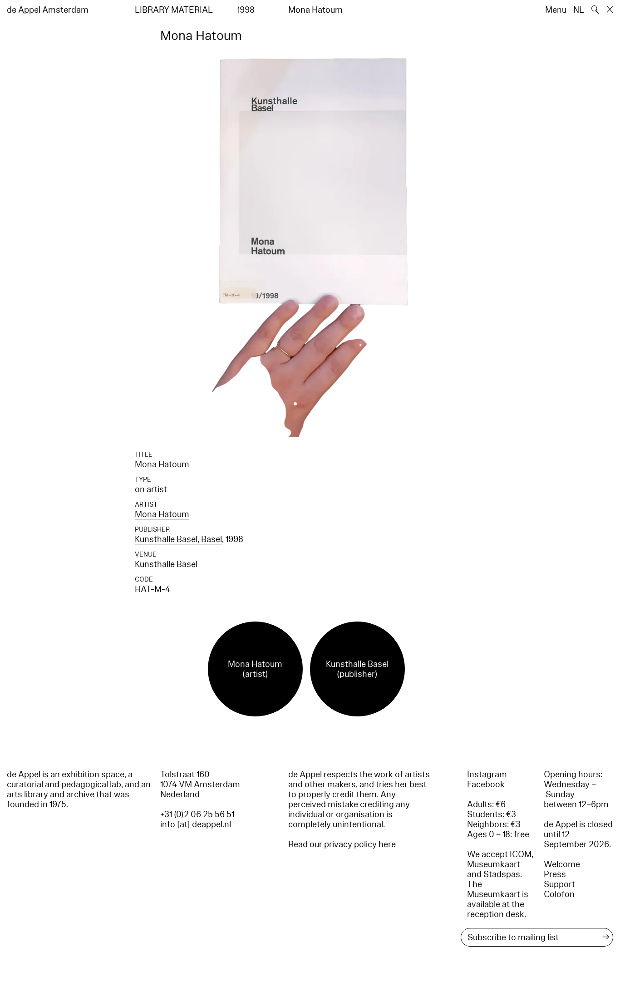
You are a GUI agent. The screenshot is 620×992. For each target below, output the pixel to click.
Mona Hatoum (162, 514)
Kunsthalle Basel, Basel (178, 539)
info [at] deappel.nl (195, 824)
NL (578, 10)
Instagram (487, 774)
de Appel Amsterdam (48, 10)
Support (559, 884)
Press (555, 874)
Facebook (486, 784)
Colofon (559, 894)
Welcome (562, 864)
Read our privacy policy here (342, 844)
